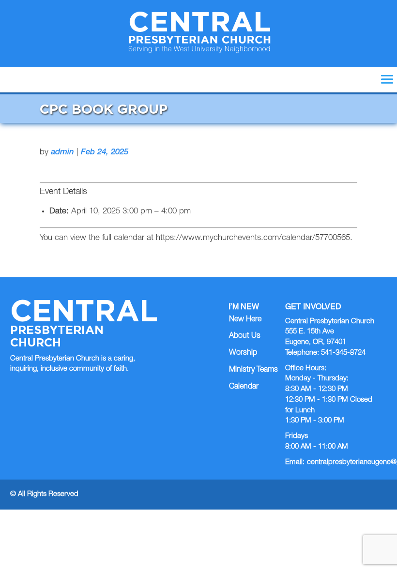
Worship (243, 353)
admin (62, 153)
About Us (244, 336)
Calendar (244, 387)
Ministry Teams (253, 370)
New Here (245, 320)
